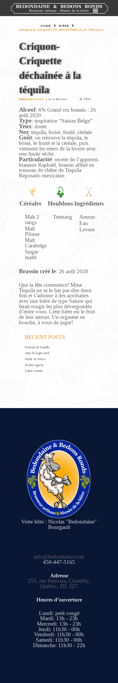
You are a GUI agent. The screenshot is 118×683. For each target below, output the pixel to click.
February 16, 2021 (31, 99)
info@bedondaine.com (59, 557)
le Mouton (60, 99)
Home (46, 25)
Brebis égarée (34, 365)
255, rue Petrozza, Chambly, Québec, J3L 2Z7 (59, 583)
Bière (64, 25)
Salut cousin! (34, 371)
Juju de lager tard (37, 353)
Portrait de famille (37, 347)
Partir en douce (35, 359)
